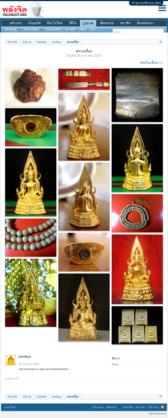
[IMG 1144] (137, 158)
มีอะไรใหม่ (55, 23)
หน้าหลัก (140, 407)
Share (115, 364)
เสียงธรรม (107, 23)
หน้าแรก (15, 23)
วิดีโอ (73, 23)
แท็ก (93, 29)
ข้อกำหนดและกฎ (157, 413)
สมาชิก (125, 23)
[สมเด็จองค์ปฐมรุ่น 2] (30, 182)
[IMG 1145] (30, 127)
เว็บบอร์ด (34, 23)
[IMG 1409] (137, 325)
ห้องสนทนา (145, 23)
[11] (84, 79)
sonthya (24, 356)
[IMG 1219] (84, 197)
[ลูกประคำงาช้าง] (137, 213)
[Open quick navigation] (160, 42)
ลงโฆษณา (98, 407)
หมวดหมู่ (11, 29)
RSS (162, 407)
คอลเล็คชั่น (54, 29)
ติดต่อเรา (111, 407)
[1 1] (30, 87)
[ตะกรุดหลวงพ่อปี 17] (137, 95)
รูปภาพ (88, 23)
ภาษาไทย (10, 407)
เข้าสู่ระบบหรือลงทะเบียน (146, 2)
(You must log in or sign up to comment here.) (43, 369)
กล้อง (82, 29)
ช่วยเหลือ (127, 407)
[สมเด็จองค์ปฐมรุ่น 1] (84, 127)
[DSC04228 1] (30, 293)
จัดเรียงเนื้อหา (150, 62)
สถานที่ (70, 29)
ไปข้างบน (153, 407)
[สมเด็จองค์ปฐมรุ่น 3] (84, 307)
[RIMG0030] (30, 238)
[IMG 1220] (84, 252)
